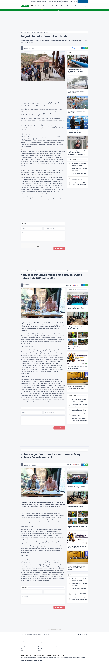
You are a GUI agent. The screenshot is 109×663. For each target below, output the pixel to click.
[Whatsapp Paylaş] (86, 48)
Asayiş (57, 6)
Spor (53, 6)
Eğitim (68, 6)
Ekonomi (63, 6)
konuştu (47, 401)
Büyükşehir (24, 323)
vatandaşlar (61, 170)
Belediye (23, 174)
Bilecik (35, 104)
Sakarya (23, 334)
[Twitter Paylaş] (84, 48)
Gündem (39, 6)
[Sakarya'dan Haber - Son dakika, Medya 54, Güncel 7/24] (27, 5)
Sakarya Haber (47, 6)
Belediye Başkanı (30, 177)
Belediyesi (28, 102)
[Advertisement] (14, 46)
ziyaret (26, 159)
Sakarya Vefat (78, 6)
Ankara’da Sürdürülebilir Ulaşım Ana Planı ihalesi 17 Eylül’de (23, 10)
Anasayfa (23, 32)
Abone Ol (68, 48)
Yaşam (28, 32)
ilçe (46, 181)
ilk (63, 336)
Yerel (72, 6)
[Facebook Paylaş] (82, 48)
